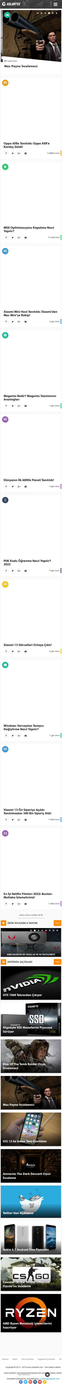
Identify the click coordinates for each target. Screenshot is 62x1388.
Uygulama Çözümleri (46, 1359)
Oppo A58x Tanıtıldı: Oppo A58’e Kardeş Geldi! (27, 145)
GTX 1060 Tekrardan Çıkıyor (22, 995)
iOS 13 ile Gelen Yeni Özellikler (25, 1141)
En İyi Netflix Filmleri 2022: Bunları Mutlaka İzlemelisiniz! (28, 895)
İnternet (5, 1359)
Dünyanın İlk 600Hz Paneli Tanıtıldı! (29, 480)
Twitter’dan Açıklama (18, 1213)
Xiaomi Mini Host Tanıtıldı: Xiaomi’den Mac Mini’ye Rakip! (30, 313)
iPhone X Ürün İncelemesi (31, 954)
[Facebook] (6, 153)
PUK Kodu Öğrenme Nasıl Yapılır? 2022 (27, 562)
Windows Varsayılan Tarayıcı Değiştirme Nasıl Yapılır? (24, 727)
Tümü (57, 923)
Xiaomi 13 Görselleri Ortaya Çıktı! (28, 645)
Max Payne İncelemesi (18, 66)
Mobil (15, 1359)
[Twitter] (12, 153)
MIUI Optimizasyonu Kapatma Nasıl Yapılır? (29, 229)
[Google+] (19, 153)
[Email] (25, 153)
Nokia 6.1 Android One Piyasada (26, 1249)
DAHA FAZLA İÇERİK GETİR (31, 915)
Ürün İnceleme (27, 1359)
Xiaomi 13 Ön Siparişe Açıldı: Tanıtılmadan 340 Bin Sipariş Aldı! (27, 811)
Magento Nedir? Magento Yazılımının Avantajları (30, 397)
